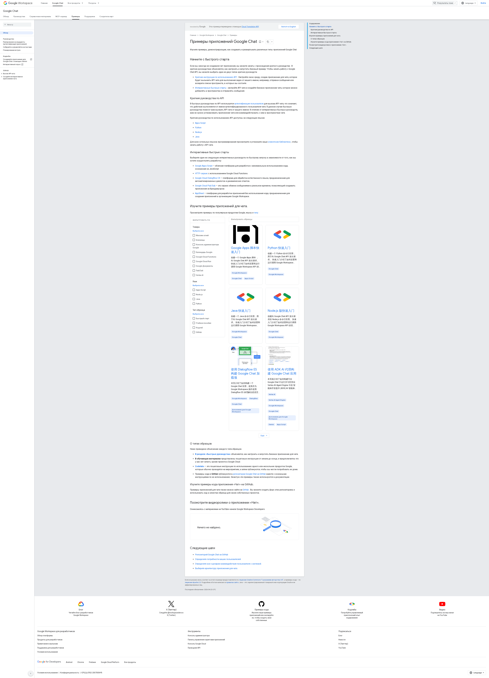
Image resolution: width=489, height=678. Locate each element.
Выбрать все (198, 231)
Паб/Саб (199, 271)
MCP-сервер (61, 16)
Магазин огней (202, 235)
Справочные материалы (40, 16)
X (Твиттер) (343, 644)
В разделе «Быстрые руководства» (213, 454)
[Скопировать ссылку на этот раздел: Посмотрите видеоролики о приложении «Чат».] (261, 502)
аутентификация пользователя (248, 103)
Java (197, 137)
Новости (341, 640)
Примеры (76, 16)
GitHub (199, 332)
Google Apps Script (203, 166)
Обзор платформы (45, 636)
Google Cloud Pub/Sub (205, 185)
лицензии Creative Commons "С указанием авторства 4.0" (261, 580)
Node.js (198, 132)
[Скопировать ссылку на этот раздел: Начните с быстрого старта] (231, 59)
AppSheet (199, 193)
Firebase (92, 662)
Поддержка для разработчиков (50, 648)
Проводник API (194, 648)
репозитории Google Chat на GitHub (249, 474)
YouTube (342, 648)
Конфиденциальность (69, 673)
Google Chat (57, 3)
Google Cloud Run (203, 261)
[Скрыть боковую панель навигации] (30, 673)
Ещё (264, 435)
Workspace (25, 3)
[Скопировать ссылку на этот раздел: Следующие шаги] (217, 548)
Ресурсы (92, 3)
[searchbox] (17, 25)
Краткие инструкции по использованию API (216, 77)
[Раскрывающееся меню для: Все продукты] (83, 3)
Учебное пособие (203, 323)
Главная (44, 3)
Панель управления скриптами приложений (206, 640)
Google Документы (204, 266)
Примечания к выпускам (47, 644)
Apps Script (200, 123)
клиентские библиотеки (279, 142)
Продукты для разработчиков (49, 640)
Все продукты (74, 3)
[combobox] (445, 3)
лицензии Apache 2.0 (193, 582)
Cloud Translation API (250, 27)
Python (198, 127)
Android (69, 662)
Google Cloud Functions (206, 257)
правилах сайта (232, 582)
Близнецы (200, 240)
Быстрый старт (202, 318)
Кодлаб (199, 328)
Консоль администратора (199, 636)
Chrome (80, 662)
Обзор (6, 16)
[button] (16, 73)
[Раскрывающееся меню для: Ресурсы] (99, 3)
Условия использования (47, 652)
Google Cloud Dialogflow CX (207, 178)
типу (256, 212)
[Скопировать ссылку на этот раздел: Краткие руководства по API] (226, 98)
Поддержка (89, 16)
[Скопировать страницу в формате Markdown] (268, 42)
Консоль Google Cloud (197, 644)
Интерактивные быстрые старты (210, 88)
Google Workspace (207, 35)
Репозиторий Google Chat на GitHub (211, 554)
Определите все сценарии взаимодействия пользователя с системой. (228, 564)
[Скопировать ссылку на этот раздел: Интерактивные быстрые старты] (231, 152)
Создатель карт (106, 16)
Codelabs (199, 466)
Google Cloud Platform (110, 662)
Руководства (19, 16)
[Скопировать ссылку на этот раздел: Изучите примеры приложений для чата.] (250, 206)
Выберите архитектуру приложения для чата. (216, 568)
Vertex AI (199, 275)
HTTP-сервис (201, 173)
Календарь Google (204, 252)
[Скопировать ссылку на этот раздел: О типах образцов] (214, 443)
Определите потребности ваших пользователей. (218, 559)
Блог (340, 636)
